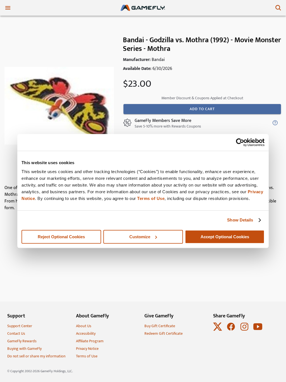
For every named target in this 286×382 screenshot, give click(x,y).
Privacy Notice (87, 348)
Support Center (19, 326)
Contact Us (16, 333)
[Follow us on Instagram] (244, 330)
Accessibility (86, 333)
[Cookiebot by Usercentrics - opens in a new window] (240, 142)
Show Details (240, 220)
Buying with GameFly (24, 348)
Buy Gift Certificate (159, 326)
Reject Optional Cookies (61, 236)
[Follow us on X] (217, 330)
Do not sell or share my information (36, 356)
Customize (139, 236)
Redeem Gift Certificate (163, 333)
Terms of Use (151, 198)
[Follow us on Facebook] (231, 330)
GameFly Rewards (22, 341)
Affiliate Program (90, 341)
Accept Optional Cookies (225, 236)
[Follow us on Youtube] (257, 330)
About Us (83, 326)
